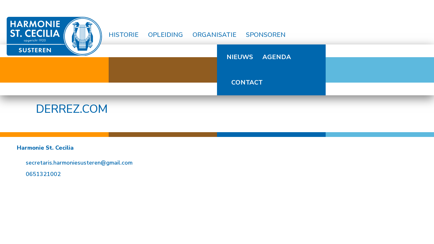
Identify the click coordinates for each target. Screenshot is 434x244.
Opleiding (165, 34)
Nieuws (240, 57)
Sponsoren (266, 34)
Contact (247, 82)
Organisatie (214, 34)
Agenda (276, 57)
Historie (124, 34)
